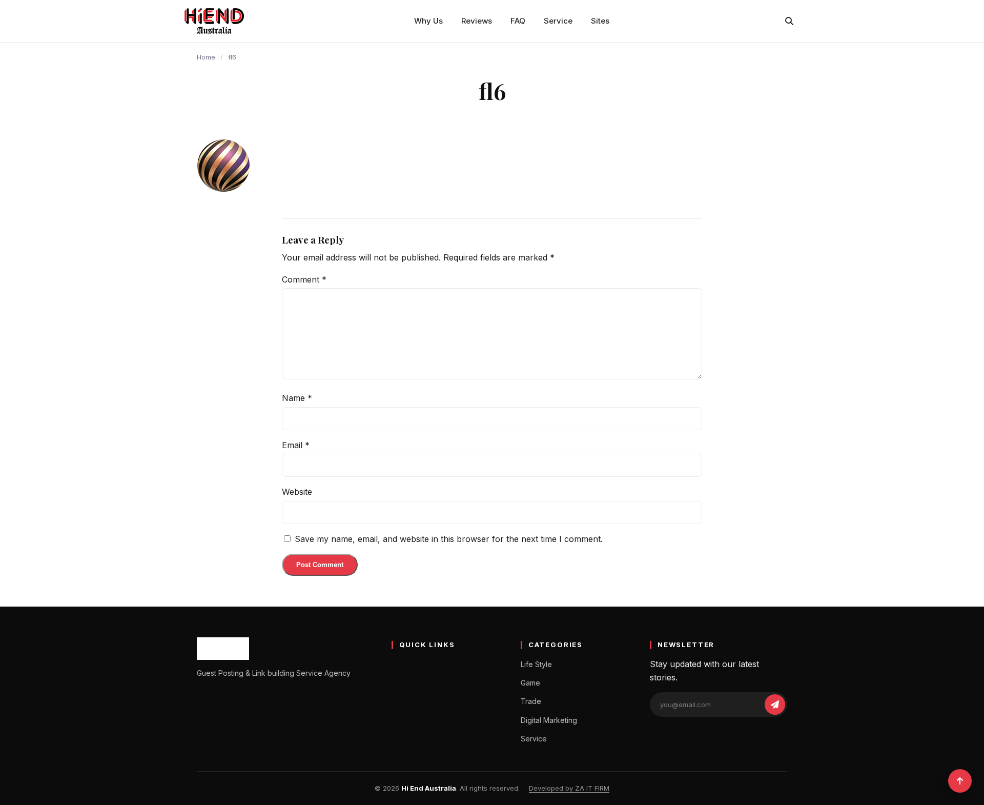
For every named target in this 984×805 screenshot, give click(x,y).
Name (297, 398)
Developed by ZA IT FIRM (569, 788)
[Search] (789, 21)
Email (296, 445)
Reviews (476, 21)
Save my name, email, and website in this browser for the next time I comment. (449, 539)
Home (206, 57)
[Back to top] (960, 781)
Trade (531, 701)
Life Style (536, 664)
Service (558, 21)
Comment (304, 279)
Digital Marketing (549, 720)
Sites (600, 21)
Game (530, 682)
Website (297, 492)
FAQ (517, 21)
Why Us (428, 21)
